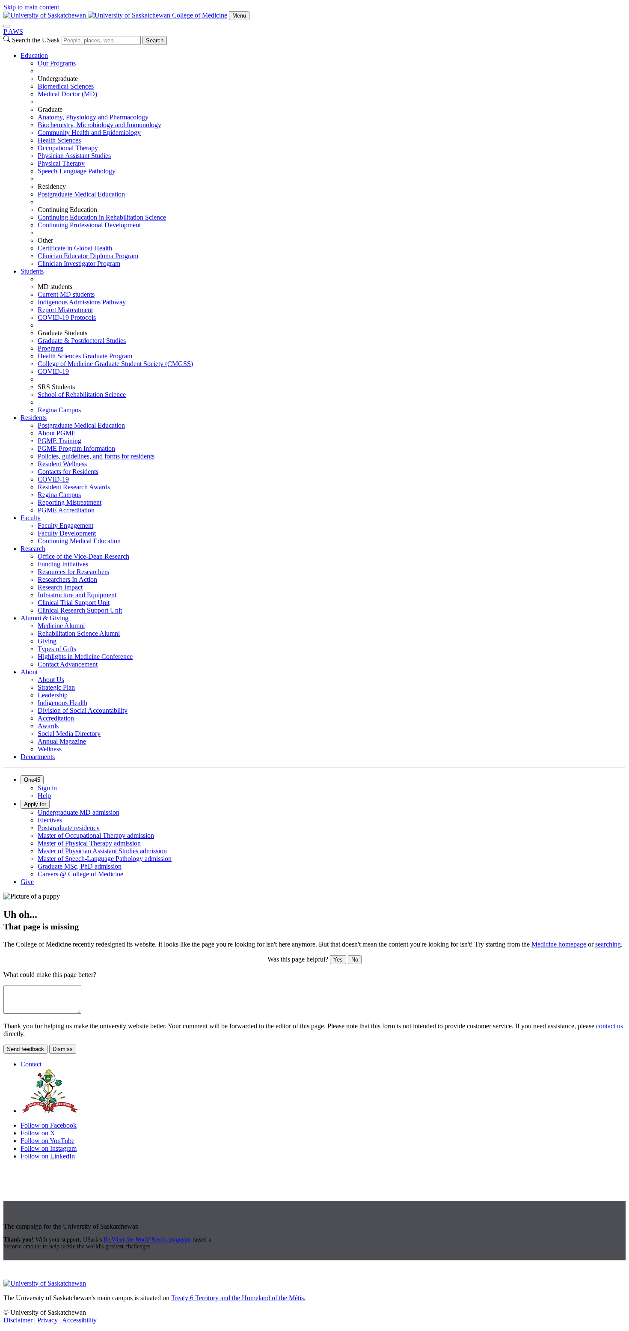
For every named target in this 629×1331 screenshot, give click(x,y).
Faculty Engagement (65, 525)
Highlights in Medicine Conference (85, 656)
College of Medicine (199, 15)
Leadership (53, 695)
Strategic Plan (56, 687)
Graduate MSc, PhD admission (80, 866)
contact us (609, 1026)
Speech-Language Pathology (77, 171)
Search (154, 40)
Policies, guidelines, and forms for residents (96, 456)
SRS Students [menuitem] (56, 386)
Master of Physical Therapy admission (89, 843)
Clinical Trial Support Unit (74, 602)
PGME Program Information (76, 448)
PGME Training (59, 440)
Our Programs (57, 63)
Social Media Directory (69, 733)
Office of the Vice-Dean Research (83, 556)
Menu (239, 15)
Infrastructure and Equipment (77, 595)
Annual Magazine (62, 741)
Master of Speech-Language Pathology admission (105, 858)
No (354, 959)
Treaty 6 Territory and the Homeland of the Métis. (238, 1297)
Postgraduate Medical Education (81, 194)
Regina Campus (59, 410)
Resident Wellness (62, 463)
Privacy (47, 1320)
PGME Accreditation (66, 510)
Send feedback (25, 1049)
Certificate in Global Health (75, 248)
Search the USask (36, 40)
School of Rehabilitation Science (82, 394)
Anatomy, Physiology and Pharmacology (93, 117)
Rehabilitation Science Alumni (79, 633)
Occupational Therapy (68, 148)
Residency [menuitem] (52, 186)
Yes (338, 959)
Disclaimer (18, 1320)
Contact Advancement (68, 664)
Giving (47, 641)
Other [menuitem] (45, 240)
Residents (34, 417)
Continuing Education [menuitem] (67, 209)
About (29, 672)
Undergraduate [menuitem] (58, 78)
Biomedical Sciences (66, 86)
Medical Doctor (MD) (67, 94)
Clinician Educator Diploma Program (88, 255)
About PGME (57, 433)
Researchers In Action (67, 579)
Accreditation (56, 718)
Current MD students (66, 294)
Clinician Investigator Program (79, 263)
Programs (50, 348)
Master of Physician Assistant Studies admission (102, 851)
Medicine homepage (558, 944)
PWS (13, 31)
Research (33, 548)
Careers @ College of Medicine (80, 874)
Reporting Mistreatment (69, 502)
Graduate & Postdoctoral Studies (82, 340)
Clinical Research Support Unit (80, 610)
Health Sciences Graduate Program (85, 356)
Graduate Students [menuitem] (62, 332)
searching (608, 944)
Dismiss (63, 1049)
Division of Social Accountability (83, 710)
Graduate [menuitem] (50, 109)
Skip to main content (31, 7)
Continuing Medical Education (79, 541)
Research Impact (60, 587)
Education (34, 55)
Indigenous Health (62, 702)
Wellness (50, 749)
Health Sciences (59, 140)
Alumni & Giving (44, 618)
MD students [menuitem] (55, 286)
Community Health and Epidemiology (89, 132)
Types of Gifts (57, 648)
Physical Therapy (61, 163)
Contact (31, 1064)
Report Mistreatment (65, 309)
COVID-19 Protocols (67, 317)
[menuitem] (323, 160)
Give (27, 881)
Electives (50, 820)
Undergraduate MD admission (78, 812)
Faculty (31, 517)
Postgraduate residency (69, 827)
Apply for (35, 804)
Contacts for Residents (68, 471)
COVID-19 (53, 371)
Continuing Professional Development (89, 225)
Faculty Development (67, 533)
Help (44, 795)
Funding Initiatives (63, 564)
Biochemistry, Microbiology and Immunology (99, 124)
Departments (38, 756)
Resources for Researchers (73, 571)
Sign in (47, 788)
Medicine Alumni (61, 625)
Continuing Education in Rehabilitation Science (102, 217)
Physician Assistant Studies (74, 155)
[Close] (6, 26)
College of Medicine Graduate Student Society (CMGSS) (115, 363)
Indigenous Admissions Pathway (82, 302)
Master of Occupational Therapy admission (96, 835)
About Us (51, 679)
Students (32, 271)
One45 (32, 780)
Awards (48, 726)
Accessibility (79, 1320)
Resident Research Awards (74, 487)
